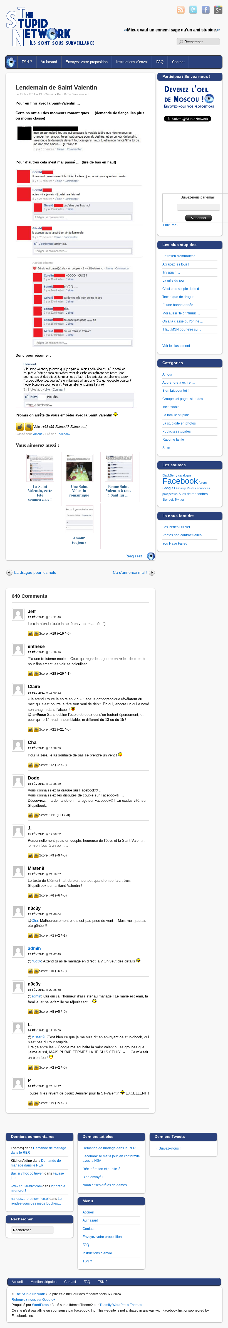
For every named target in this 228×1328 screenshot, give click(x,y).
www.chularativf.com (26, 1186)
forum (203, 482)
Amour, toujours (79, 540)
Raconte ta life (173, 439)
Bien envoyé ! (93, 1177)
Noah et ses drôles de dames (105, 1185)
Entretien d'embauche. (179, 256)
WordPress (40, 1305)
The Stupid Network (30, 1294)
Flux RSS (170, 225)
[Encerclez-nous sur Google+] (218, 12)
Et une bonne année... (179, 305)
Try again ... (171, 272)
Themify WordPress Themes (121, 1305)
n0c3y (36, 961)
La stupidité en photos (179, 423)
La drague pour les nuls (35, 572)
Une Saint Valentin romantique (79, 490)
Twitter (179, 500)
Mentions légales (43, 1282)
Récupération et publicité (101, 1169)
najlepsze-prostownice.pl (30, 1198)
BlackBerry (169, 475)
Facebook (63, 434)
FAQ (159, 62)
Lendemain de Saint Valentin (56, 87)
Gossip (181, 488)
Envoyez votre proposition (87, 62)
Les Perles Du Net (176, 527)
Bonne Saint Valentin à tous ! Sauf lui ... (118, 490)
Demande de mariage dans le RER (109, 1148)
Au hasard (49, 62)
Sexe (166, 448)
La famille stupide (175, 415)
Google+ (168, 488)
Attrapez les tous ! (175, 264)
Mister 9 (37, 1037)
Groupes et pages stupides (182, 399)
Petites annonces (198, 488)
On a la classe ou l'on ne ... (182, 321)
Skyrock (168, 499)
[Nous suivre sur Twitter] (193, 12)
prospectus (170, 494)
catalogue (184, 475)
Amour (37, 434)
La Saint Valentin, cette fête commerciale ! (40, 492)
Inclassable (171, 407)
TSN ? (27, 62)
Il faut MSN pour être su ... (181, 329)
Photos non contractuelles (182, 535)
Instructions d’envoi (132, 62)
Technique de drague (178, 297)
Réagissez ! (135, 556)
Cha (34, 921)
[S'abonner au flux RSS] (181, 12)
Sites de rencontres (193, 494)
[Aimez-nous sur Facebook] (206, 12)
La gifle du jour (173, 280)
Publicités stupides (176, 431)
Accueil (12, 62)
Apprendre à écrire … (178, 382)
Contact (88, 1228)
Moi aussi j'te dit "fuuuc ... (181, 313)
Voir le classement (176, 345)
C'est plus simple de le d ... (182, 289)
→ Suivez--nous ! (167, 1148)
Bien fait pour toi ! (175, 390)
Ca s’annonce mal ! (130, 572)
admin (34, 948)
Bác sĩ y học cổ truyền (27, 1173)
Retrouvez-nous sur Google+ (33, 1299)
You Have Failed (174, 543)
